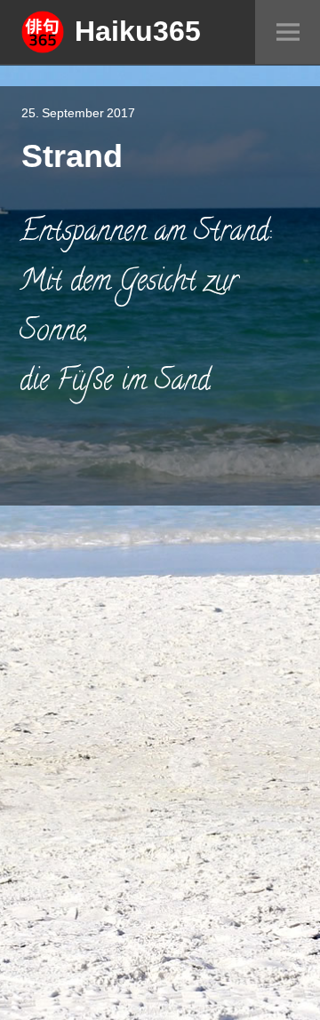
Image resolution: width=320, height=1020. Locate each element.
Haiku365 (138, 30)
